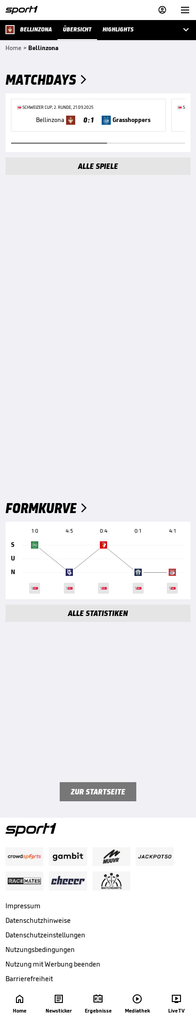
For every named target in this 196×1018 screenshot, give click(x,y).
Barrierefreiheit (29, 978)
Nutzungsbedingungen (40, 949)
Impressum (23, 905)
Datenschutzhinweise (38, 920)
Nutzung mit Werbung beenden (52, 964)
